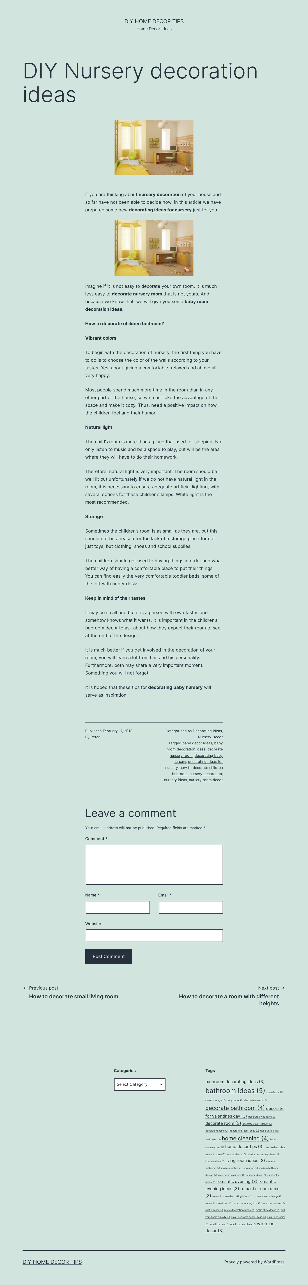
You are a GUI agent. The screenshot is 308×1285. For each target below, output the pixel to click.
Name (92, 895)
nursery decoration (206, 773)
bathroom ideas (235, 1091)
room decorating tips (247, 1203)
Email (165, 895)
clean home (275, 1092)
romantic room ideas (218, 1203)
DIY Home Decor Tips (154, 21)
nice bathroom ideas (231, 1175)
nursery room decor (206, 779)
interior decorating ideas (263, 1154)
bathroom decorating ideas (235, 1081)
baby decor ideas (197, 743)
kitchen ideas (215, 1161)
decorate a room (255, 1100)
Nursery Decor (210, 737)
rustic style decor (268, 1210)
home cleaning (245, 1138)
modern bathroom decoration (239, 1168)
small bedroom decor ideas (248, 1217)
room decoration (273, 1203)
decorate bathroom (235, 1107)
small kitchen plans (243, 1224)
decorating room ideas (244, 1130)
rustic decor (214, 1210)
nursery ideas (175, 779)
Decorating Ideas (207, 731)
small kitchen (219, 1224)
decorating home (216, 1130)
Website (93, 923)
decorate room (223, 1123)
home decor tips (244, 1146)
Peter (95, 737)
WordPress (274, 1262)
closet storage (215, 1100)
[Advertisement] (56, 1149)
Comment (96, 838)
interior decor (236, 1154)
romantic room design (268, 1196)
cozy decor (235, 1100)
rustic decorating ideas (239, 1210)
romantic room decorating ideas (232, 1196)
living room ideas (245, 1160)
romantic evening (237, 1181)
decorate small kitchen (257, 1124)
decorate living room (262, 1116)
